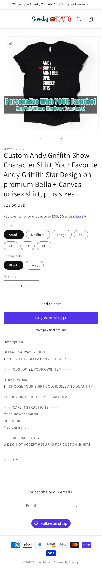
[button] (9, 19)
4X (44, 246)
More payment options (51, 330)
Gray (34, 265)
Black (13, 265)
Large (61, 234)
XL (81, 234)
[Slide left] (40, 139)
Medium (38, 234)
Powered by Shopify (66, 562)
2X (11, 246)
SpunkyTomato (42, 562)
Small (14, 234)
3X (27, 246)
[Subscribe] (75, 505)
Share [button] (13, 459)
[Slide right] (61, 139)
